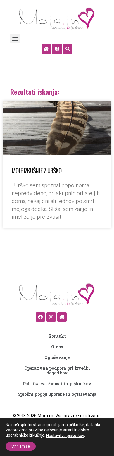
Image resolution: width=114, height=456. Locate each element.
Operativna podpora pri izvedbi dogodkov (57, 370)
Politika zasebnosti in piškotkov (57, 383)
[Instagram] (51, 317)
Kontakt (57, 336)
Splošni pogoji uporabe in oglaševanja (57, 394)
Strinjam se (20, 446)
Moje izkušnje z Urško (36, 170)
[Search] (67, 49)
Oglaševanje (56, 357)
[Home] (46, 49)
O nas (57, 347)
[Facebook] (57, 49)
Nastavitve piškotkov (65, 435)
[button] (15, 38)
